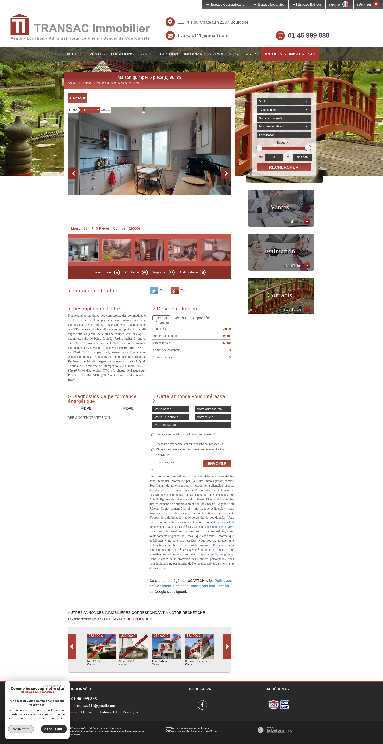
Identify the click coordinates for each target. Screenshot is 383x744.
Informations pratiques (211, 54)
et (288, 157)
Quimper (87, 83)
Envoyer (217, 463)
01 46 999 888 (308, 35)
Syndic (146, 54)
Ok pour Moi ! (53, 729)
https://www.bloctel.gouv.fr (216, 554)
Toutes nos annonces (134, 731)
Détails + (180, 318)
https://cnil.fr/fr (224, 527)
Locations (122, 54)
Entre (260, 157)
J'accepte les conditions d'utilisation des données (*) (186, 434)
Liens (112, 731)
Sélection (364, 5)
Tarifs (251, 54)
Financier (162, 322)
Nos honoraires (101, 731)
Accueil (75, 54)
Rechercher (283, 167)
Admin (119, 731)
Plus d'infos (295, 221)
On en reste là (52, 686)
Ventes (97, 54)
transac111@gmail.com (203, 35)
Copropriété (201, 318)
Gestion (169, 54)
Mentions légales (84, 731)
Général (161, 318)
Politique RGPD (72, 734)
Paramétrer (21, 729)
